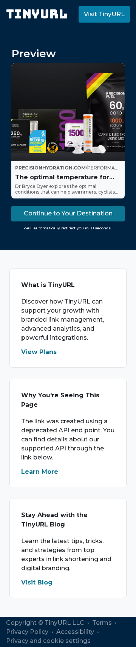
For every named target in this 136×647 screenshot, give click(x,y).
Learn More (39, 471)
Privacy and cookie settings (48, 640)
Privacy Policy (28, 631)
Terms (102, 622)
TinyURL (37, 14)
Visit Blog (37, 582)
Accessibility (76, 631)
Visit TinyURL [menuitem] (104, 14)
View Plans (39, 352)
